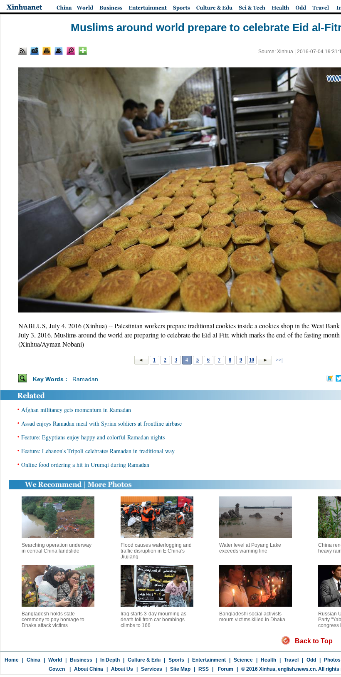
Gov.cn (57, 669)
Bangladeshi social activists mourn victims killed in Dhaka (252, 616)
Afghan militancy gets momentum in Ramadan (76, 410)
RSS (203, 669)
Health (268, 660)
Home (12, 660)
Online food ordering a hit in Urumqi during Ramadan (85, 465)
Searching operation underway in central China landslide (56, 548)
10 (251, 360)
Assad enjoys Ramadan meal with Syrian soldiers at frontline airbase (101, 423)
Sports (176, 660)
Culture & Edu (144, 660)
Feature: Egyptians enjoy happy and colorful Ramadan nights (93, 437)
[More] (83, 51)
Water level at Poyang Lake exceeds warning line (250, 548)
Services (151, 669)
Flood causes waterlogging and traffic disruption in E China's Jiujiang (156, 551)
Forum (225, 669)
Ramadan (85, 379)
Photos (332, 660)
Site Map (180, 669)
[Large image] (71, 51)
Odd (311, 660)
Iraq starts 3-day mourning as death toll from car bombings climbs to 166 (153, 619)
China (33, 660)
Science (243, 660)
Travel (291, 660)
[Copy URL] (58, 51)
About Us (122, 669)
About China (88, 669)
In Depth (110, 660)
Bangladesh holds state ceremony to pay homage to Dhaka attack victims (53, 619)
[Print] (46, 51)
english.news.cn (297, 669)
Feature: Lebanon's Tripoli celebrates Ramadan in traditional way (98, 451)
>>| (278, 360)
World (55, 660)
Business (81, 660)
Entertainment (209, 660)
